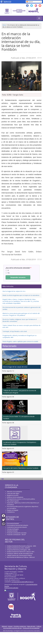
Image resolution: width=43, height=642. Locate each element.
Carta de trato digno (13, 493)
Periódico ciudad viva (20, 626)
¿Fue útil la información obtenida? (18, 268)
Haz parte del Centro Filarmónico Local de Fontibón (20, 468)
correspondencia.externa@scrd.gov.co (22, 582)
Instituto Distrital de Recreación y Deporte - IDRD (21, 546)
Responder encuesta (17, 277)
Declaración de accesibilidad (31, 628)
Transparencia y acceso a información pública (21, 499)
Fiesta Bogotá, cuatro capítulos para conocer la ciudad (20, 341)
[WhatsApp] (4, 524)
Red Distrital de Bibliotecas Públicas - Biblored (21, 557)
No (9, 273)
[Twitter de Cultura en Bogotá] (31, 5)
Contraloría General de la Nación (17, 527)
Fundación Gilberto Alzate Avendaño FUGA (20, 553)
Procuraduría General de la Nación (17, 525)
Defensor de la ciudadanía (15, 497)
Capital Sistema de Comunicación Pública (19, 555)
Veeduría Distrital (12, 531)
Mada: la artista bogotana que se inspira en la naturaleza (20, 295)
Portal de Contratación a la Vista (16, 533)
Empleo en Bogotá (12, 510)
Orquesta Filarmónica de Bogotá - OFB (18, 550)
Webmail (4, 626)
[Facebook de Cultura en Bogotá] (27, 5)
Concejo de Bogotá (12, 529)
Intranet (10, 626)
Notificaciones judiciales (11, 588)
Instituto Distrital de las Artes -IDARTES (18, 548)
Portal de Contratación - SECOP (16, 534)
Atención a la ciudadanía (14, 491)
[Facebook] (4, 515)
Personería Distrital (13, 523)
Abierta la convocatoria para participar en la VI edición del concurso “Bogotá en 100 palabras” (21, 314)
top (3, 479)
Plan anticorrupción (13, 501)
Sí (8, 270)
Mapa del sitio (31, 626)
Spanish (30, 1)
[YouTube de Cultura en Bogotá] (40, 5)
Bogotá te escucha (12, 495)
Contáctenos (11, 512)
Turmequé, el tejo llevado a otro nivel (14, 331)
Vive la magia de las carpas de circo (13, 291)
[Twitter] (4, 520)
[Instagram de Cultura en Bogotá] (35, 5)
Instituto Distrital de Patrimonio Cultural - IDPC (20, 551)
